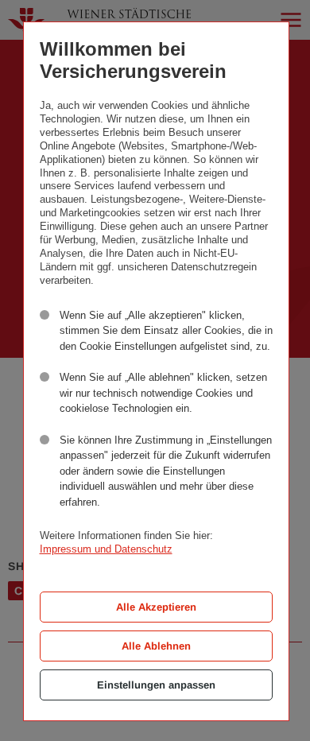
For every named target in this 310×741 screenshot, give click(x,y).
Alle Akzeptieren (156, 607)
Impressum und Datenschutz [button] (106, 549)
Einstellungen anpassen (156, 685)
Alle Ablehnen (156, 646)
